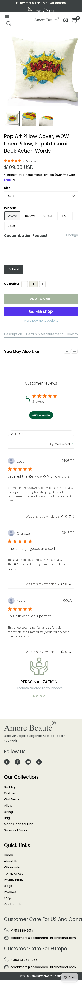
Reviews (10, 892)
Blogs (8, 886)
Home (8, 855)
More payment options (41, 320)
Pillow (8, 805)
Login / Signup (45, 10)
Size (7, 188)
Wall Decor (12, 799)
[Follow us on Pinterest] (39, 762)
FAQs (7, 898)
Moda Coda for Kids (18, 824)
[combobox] (59, 444)
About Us (11, 861)
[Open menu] (6, 17)
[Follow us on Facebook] (7, 762)
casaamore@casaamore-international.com (43, 938)
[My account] (65, 21)
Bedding (10, 787)
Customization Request (26, 235)
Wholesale (12, 867)
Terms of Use (14, 873)
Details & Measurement (44, 334)
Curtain (9, 793)
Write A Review (41, 415)
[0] (73, 21)
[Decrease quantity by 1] (24, 284)
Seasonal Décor (15, 830)
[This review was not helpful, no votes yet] (70, 516)
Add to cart (41, 298)
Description (13, 334)
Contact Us (12, 904)
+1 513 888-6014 (21, 930)
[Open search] (8, 24)
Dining (8, 812)
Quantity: (11, 284)
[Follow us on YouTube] (28, 762)
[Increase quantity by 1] (42, 284)
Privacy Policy (13, 880)
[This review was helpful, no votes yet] (63, 516)
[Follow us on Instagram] (17, 762)
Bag (7, 818)
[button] (34, 696)
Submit (14, 269)
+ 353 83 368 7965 (23, 960)
